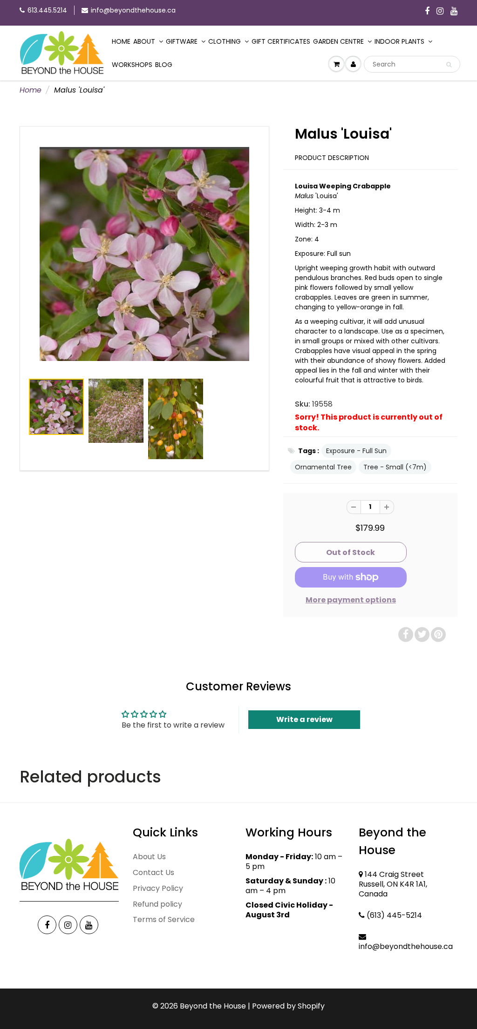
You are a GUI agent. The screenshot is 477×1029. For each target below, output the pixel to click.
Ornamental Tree (323, 467)
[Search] (449, 64)
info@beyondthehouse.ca (133, 10)
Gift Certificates (281, 41)
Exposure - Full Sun (356, 450)
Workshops (132, 64)
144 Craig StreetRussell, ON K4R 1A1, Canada (393, 884)
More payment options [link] (351, 600)
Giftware (182, 41)
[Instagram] (439, 12)
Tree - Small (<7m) (395, 467)
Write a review (304, 719)
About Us (149, 856)
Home (121, 41)
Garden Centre (338, 41)
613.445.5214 (47, 10)
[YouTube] (453, 12)
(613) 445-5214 (394, 915)
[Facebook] (427, 12)
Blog (163, 64)
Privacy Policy (158, 888)
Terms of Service (164, 919)
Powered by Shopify (288, 1006)
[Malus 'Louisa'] (144, 254)
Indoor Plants (399, 41)
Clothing (224, 41)
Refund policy (157, 904)
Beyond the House (213, 1006)
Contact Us (153, 872)
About (144, 41)
